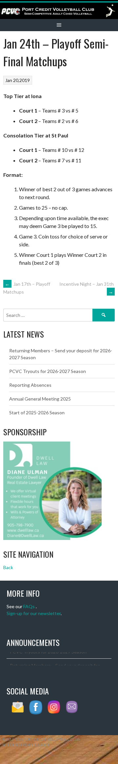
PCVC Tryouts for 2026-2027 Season (47, 371)
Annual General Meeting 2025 (40, 399)
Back (8, 567)
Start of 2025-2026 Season (37, 412)
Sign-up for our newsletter (34, 613)
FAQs (29, 606)
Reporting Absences (30, 385)
